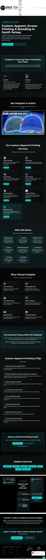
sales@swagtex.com (10, 482)
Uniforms (18, 469)
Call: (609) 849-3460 (28, 443)
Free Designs (4, 552)
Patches (40, 466)
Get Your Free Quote (7, 44)
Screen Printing (8, 466)
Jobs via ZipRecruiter (12, 513)
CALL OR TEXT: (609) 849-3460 (10, 480)
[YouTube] (27, 550)
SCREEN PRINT (11, 549)
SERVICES (4, 550)
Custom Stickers (11, 552)
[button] (20, 6)
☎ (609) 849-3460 (29, 537)
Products (4, 551)
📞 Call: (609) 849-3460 (20, 44)
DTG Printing (24, 466)
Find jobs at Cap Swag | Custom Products (5, 513)
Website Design (26, 469)
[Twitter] (29, 549)
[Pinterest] (30, 549)
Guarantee (18, 550)
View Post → (37, 497)
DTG (10, 550)
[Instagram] (32, 549)
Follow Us (37, 500)
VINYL (10, 551)
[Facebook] (27, 549)
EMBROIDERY (11, 548)
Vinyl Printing (32, 466)
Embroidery (16, 466)
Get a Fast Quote (17, 537)
